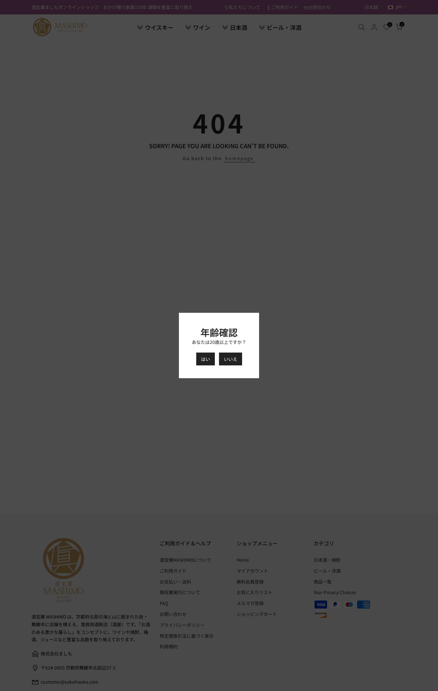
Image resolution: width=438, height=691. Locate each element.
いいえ (230, 359)
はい (205, 359)
